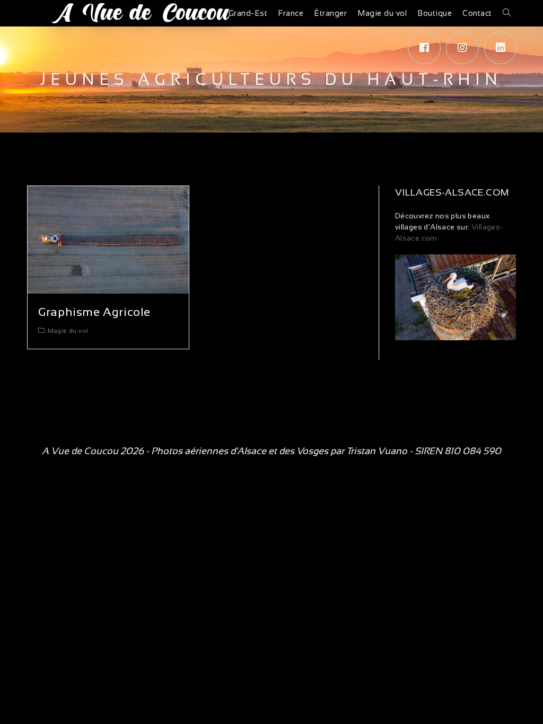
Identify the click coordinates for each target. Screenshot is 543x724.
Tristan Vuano (376, 451)
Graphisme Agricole (94, 312)
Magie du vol (68, 330)
